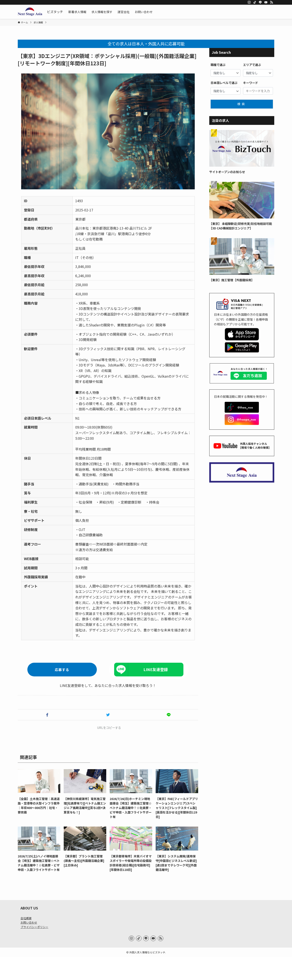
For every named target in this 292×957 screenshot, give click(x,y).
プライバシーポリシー (34, 927)
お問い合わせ (29, 922)
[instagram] (249, 2)
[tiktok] (255, 2)
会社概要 (26, 918)
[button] (47, 714)
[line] (260, 2)
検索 (241, 104)
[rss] (271, 2)
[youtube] (266, 2)
